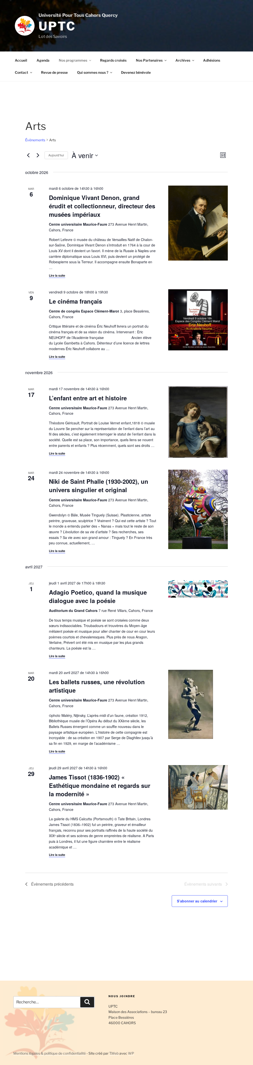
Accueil (21, 60)
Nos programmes (73, 60)
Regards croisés (113, 60)
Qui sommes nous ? (92, 72)
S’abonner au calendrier (197, 900)
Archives (182, 60)
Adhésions (211, 60)
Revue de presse (54, 72)
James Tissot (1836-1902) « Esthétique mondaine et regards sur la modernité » (99, 785)
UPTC (57, 26)
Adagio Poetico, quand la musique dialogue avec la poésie (98, 596)
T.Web (114, 1053)
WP (131, 1053)
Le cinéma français (75, 301)
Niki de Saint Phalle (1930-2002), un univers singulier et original (98, 485)
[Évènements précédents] (28, 155)
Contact (21, 72)
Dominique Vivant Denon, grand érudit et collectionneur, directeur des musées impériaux (102, 205)
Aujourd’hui (56, 155)
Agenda (43, 60)
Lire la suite (57, 275)
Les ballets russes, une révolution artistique (97, 686)
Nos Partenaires (149, 60)
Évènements (35, 140)
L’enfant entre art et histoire (88, 398)
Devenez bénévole (136, 72)
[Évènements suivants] (38, 155)
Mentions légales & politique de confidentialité (49, 1053)
